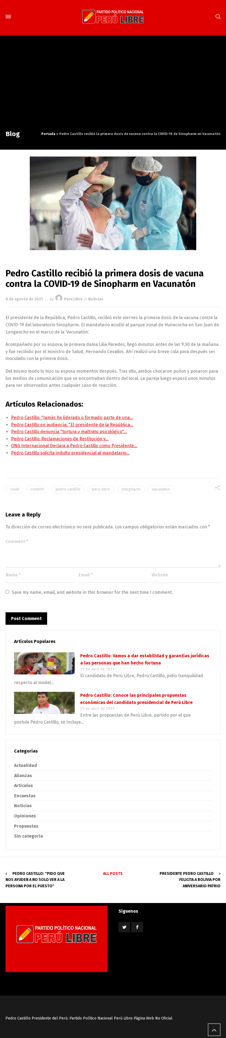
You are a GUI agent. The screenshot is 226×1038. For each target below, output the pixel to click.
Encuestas (25, 795)
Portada (48, 134)
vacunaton (161, 489)
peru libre (101, 489)
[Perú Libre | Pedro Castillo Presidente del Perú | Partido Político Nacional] (113, 16)
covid (14, 489)
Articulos (23, 785)
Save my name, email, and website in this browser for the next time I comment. (92, 592)
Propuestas (26, 826)
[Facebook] (137, 927)
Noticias (95, 299)
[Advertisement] (113, 87)
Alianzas (23, 775)
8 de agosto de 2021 (24, 299)
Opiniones (25, 816)
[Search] (216, 17)
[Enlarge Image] (113, 203)
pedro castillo (67, 489)
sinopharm (131, 489)
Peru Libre (73, 299)
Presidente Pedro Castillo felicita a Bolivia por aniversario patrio (190, 879)
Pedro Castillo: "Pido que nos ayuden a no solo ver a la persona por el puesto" (35, 879)
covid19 (37, 489)
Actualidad (25, 765)
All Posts (113, 873)
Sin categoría (28, 836)
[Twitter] (124, 927)
